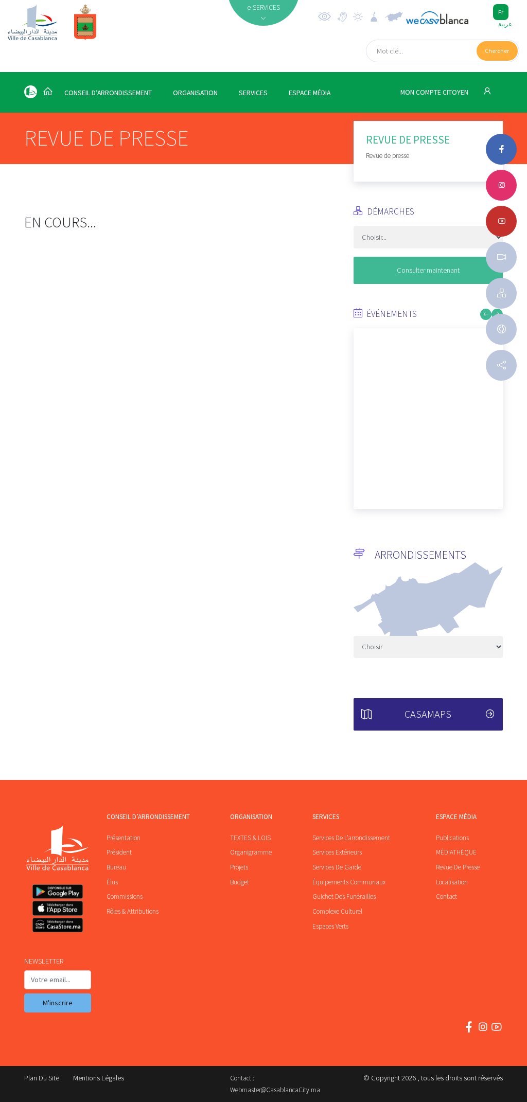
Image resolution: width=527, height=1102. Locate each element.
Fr (500, 12)
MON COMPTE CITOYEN (435, 92)
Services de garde (336, 867)
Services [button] (253, 92)
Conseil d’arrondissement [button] (108, 92)
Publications (452, 837)
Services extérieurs (337, 852)
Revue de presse (458, 867)
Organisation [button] (195, 92)
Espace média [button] (309, 92)
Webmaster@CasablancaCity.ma (275, 1090)
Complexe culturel (337, 911)
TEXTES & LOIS (250, 837)
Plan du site (41, 1077)
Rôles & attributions (133, 911)
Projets (239, 867)
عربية (505, 24)
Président (119, 852)
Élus (112, 882)
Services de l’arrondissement (351, 837)
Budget (239, 882)
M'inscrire (58, 1002)
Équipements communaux (348, 882)
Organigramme (251, 852)
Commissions (125, 896)
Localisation (452, 882)
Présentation (123, 837)
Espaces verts (330, 926)
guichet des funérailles (344, 896)
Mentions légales (98, 1077)
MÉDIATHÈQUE (456, 852)
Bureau (116, 867)
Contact (446, 896)
